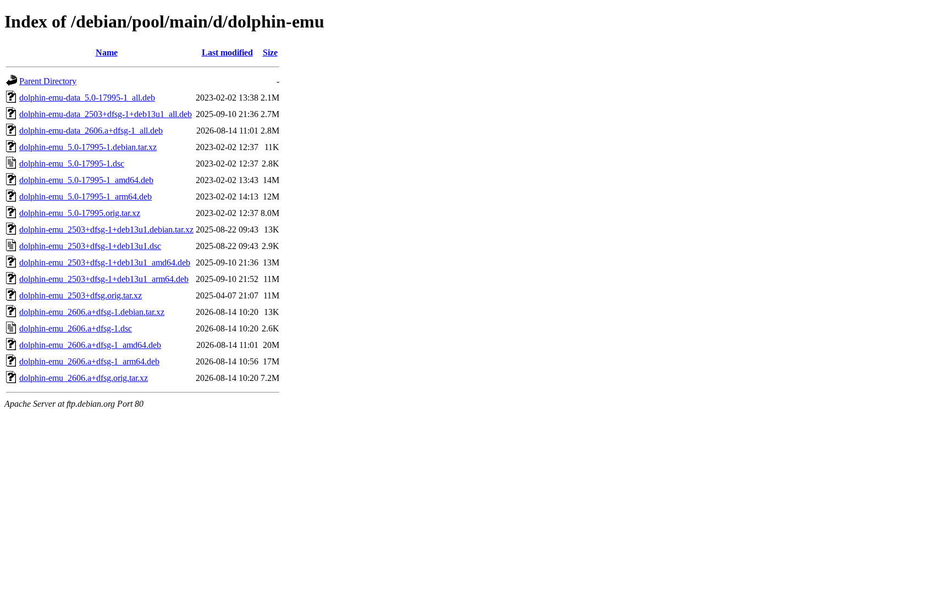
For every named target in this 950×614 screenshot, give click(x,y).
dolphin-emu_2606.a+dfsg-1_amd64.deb (90, 345)
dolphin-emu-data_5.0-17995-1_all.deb (87, 97)
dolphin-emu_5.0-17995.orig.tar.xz (79, 213)
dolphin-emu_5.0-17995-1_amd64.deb (86, 180)
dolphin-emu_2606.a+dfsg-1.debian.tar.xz (91, 312)
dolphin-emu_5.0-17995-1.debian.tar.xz (88, 147)
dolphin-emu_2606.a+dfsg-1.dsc (75, 328)
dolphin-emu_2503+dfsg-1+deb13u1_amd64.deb (104, 262)
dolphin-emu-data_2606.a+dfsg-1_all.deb (91, 130)
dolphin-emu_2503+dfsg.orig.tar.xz (80, 295)
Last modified (227, 52)
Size (270, 52)
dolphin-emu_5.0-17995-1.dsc (71, 163)
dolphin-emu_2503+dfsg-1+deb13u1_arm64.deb (104, 279)
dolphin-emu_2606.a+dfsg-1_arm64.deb (89, 361)
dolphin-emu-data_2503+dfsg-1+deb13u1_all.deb (105, 114)
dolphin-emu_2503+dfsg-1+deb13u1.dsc (90, 246)
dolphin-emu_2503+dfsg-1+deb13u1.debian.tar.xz (106, 229)
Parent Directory (47, 81)
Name (107, 52)
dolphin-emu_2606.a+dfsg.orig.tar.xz (83, 378)
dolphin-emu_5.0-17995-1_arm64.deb (85, 196)
